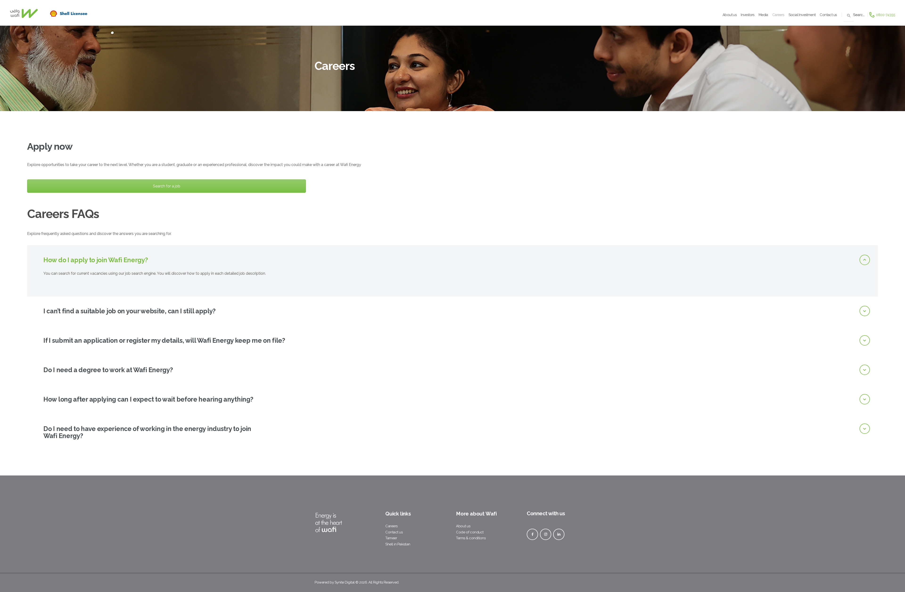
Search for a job (166, 186)
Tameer (391, 538)
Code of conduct (470, 532)
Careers (391, 526)
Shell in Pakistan (397, 544)
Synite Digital (345, 582)
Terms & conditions (470, 538)
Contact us (394, 532)
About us (463, 526)
